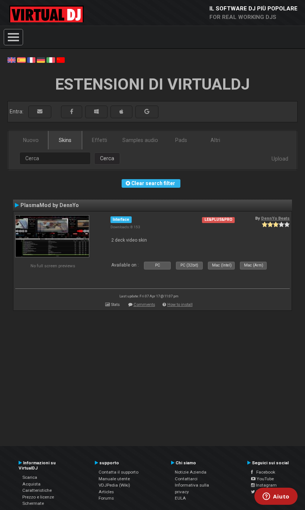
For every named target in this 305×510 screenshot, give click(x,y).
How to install (180, 304)
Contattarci (186, 478)
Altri (215, 140)
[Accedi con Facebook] (71, 112)
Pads (181, 140)
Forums (106, 498)
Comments (144, 304)
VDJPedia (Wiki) (114, 485)
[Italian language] (50, 59)
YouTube (265, 478)
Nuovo (31, 140)
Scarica (29, 477)
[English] (11, 59)
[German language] (41, 59)
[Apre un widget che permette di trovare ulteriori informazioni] (276, 497)
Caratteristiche (37, 490)
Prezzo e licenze (38, 497)
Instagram (266, 485)
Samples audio (140, 140)
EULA (180, 498)
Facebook (264, 472)
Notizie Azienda (190, 472)
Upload (280, 159)
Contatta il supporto (118, 472)
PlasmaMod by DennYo (49, 205)
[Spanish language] (21, 59)
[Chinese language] (61, 59)
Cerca (107, 158)
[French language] (31, 59)
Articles (106, 491)
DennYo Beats (275, 218)
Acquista (31, 484)
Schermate (33, 503)
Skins (65, 140)
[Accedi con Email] (39, 112)
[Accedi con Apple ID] (121, 112)
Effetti (99, 140)
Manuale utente (114, 478)
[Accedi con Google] (146, 112)
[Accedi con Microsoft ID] (96, 112)
